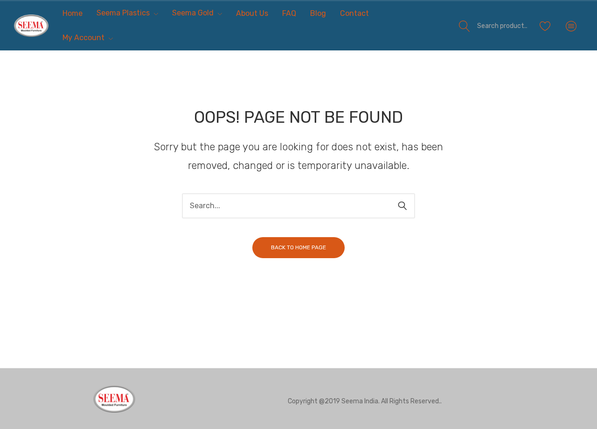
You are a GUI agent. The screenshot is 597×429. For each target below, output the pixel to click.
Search (464, 25)
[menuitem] (72, 13)
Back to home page (298, 247)
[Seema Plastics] (31, 25)
